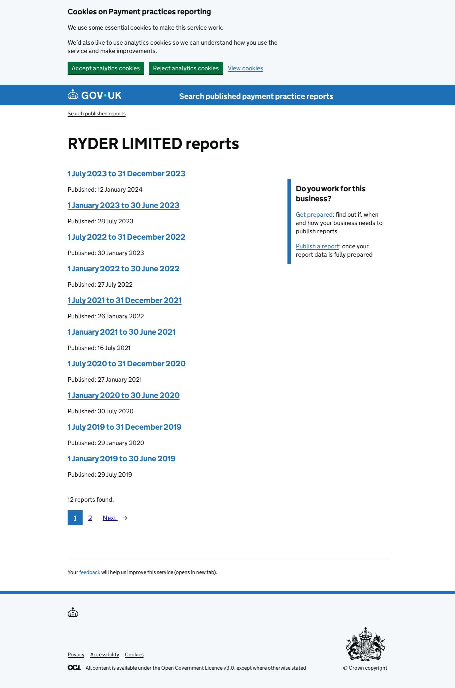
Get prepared (314, 214)
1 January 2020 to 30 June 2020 (124, 395)
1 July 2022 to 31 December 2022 (127, 237)
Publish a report (317, 246)
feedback (89, 572)
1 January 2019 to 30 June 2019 (122, 458)
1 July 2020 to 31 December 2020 (127, 363)
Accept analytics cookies (106, 68)
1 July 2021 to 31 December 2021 (125, 300)
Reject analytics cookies (186, 68)
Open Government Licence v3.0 (197, 668)
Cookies (134, 654)
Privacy (76, 654)
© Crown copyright (365, 668)
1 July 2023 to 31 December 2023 (127, 173)
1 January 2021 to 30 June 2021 (122, 332)
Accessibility (104, 654)
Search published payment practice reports (256, 96)
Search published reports (97, 113)
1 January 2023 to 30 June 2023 (124, 205)
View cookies (245, 68)
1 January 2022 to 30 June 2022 (124, 268)
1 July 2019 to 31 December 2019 (125, 427)
